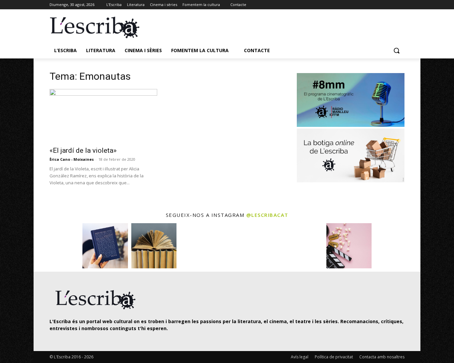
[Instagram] (391, 5)
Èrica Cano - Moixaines (72, 159)
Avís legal (299, 357)
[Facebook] (400, 5)
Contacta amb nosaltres (381, 357)
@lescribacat (267, 215)
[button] (396, 50)
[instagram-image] (56, 246)
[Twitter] (382, 5)
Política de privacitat (334, 357)
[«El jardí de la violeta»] (103, 115)
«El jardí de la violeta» (83, 150)
